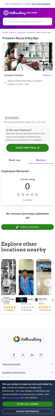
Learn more (41, 122)
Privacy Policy (13, 397)
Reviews (41, 160)
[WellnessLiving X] (23, 355)
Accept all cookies (27, 404)
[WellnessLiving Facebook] (14, 355)
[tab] (14, 160)
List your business (41, 3)
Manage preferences (27, 411)
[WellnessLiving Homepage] (27, 339)
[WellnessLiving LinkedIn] (32, 355)
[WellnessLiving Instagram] (41, 355)
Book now (15, 160)
